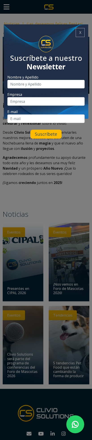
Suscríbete (46, 134)
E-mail (12, 111)
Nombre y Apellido (22, 77)
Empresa (14, 94)
